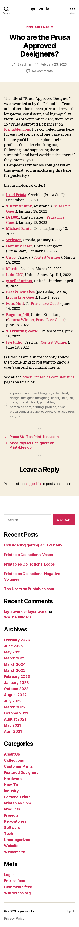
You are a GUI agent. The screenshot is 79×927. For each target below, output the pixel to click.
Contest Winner (47, 257)
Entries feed (14, 881)
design (14, 398)
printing (38, 407)
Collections (14, 760)
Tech (8, 833)
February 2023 (17, 676)
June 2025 (13, 646)
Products (12, 809)
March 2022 (14, 707)
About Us (12, 754)
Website (11, 846)
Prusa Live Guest (21, 297)
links (64, 398)
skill (12, 416)
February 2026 (17, 640)
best (65, 393)
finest (55, 398)
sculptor (68, 411)
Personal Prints (17, 797)
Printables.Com (39, 27)
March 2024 (14, 664)
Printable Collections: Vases (28, 554)
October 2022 (16, 689)
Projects (11, 815)
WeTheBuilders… (19, 617)
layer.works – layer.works (26, 611)
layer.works (39, 9)
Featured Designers (21, 772)
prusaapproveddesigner (43, 411)
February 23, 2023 (54, 64)
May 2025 (13, 652)
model (23, 402)
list (71, 398)
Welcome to (14, 852)
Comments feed (18, 887)
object (33, 402)
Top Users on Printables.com (29, 589)
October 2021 (16, 713)
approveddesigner (38, 393)
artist (56, 393)
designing (42, 398)
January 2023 (16, 682)
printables (47, 402)
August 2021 (15, 719)
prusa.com (17, 411)
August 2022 (15, 695)
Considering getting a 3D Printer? (33, 545)
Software (12, 827)
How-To (11, 785)
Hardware (13, 778)
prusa (62, 407)
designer (27, 398)
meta (13, 402)
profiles (50, 407)
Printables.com (17, 129)
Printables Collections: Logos (29, 564)
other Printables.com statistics (48, 377)
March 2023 (14, 670)
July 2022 (12, 701)
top (19, 416)
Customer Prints (18, 766)
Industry (11, 791)
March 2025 (14, 658)
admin (26, 64)
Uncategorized (17, 839)
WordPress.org (17, 893)
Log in (9, 874)
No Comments (42, 71)
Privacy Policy (14, 918)
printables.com (20, 407)
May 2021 (12, 725)
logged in (33, 484)
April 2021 (13, 731)
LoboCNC (14, 275)
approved (16, 393)
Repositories (15, 821)
